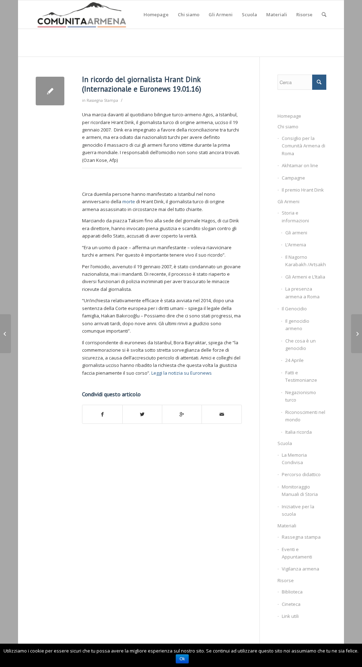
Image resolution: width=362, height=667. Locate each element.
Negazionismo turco (300, 396)
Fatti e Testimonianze (301, 376)
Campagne (293, 178)
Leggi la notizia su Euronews (181, 373)
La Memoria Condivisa (294, 459)
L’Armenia (295, 244)
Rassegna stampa (301, 537)
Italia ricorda (298, 432)
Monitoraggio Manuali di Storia (300, 490)
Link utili (290, 616)
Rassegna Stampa (102, 100)
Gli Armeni (288, 201)
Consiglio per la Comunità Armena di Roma (303, 146)
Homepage (289, 116)
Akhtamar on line (300, 165)
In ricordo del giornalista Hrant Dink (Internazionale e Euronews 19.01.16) (141, 84)
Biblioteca (292, 592)
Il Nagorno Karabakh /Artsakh (305, 261)
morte (128, 201)
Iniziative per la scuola (298, 510)
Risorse (286, 580)
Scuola (285, 443)
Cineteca (291, 604)
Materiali (287, 525)
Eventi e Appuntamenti (297, 553)
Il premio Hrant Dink (303, 190)
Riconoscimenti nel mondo (305, 416)
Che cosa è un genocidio (300, 344)
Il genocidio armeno (297, 325)
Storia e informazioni (295, 216)
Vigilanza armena (300, 569)
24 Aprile (294, 360)
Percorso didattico (301, 474)
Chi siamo (288, 126)
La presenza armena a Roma (302, 292)
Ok (182, 658)
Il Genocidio (294, 308)
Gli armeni (296, 232)
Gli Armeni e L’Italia (305, 277)
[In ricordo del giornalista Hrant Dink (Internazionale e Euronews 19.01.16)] (50, 91)
